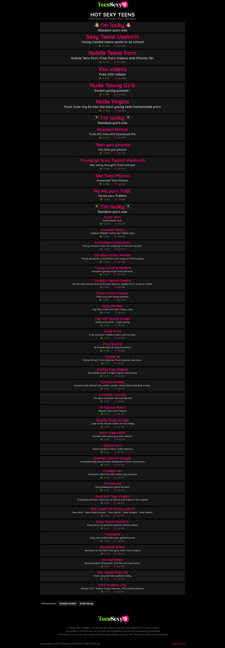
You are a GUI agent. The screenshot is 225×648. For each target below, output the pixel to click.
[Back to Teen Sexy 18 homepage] (113, 619)
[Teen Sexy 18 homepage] (112, 4)
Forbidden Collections (112, 242)
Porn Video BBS (112, 433)
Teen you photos (112, 144)
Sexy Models (112, 306)
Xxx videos (112, 69)
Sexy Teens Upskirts (112, 37)
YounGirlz (112, 534)
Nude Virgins (112, 101)
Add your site (179, 643)
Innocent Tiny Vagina (112, 496)
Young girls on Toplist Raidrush (112, 160)
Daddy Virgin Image (112, 420)
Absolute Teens (112, 547)
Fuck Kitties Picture (113, 293)
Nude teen (112, 217)
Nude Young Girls (112, 85)
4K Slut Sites (112, 560)
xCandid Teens (112, 230)
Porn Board (112, 344)
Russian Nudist (68, 603)
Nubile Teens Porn (112, 53)
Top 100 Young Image (112, 319)
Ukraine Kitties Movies (112, 255)
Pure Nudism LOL (112, 585)
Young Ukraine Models (112, 268)
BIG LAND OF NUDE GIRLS (112, 509)
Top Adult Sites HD (112, 572)
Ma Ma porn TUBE (112, 191)
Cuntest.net (112, 471)
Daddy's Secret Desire (112, 281)
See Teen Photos (112, 175)
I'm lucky (112, 25)
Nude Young (86, 603)
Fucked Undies (112, 382)
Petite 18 (112, 357)
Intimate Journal (112, 395)
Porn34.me (112, 484)
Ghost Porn (112, 445)
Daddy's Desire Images (113, 458)
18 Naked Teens (112, 407)
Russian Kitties (112, 129)
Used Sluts (112, 331)
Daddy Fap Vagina (112, 369)
